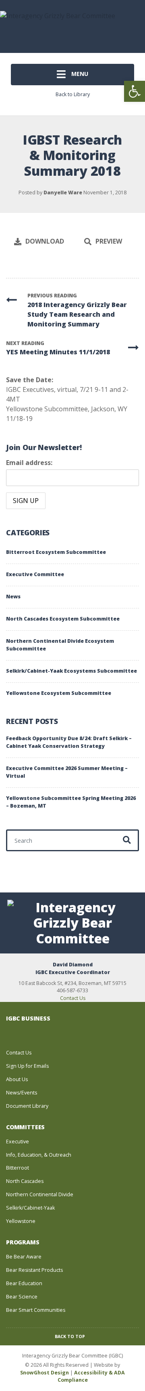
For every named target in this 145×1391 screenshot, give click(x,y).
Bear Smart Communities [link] (35, 1310)
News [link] (13, 596)
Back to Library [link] (73, 94)
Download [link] (44, 241)
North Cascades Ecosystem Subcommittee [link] (63, 618)
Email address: (29, 462)
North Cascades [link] (25, 1181)
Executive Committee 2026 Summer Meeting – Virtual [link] (67, 772)
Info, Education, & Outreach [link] (38, 1154)
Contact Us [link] (72, 998)
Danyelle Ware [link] (63, 192)
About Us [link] (17, 1079)
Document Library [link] (27, 1106)
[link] (134, 91)
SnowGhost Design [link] (45, 1372)
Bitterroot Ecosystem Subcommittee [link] (56, 552)
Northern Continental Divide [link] (39, 1194)
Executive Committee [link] (35, 574)
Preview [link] (108, 241)
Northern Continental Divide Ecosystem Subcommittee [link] (60, 645)
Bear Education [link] (24, 1283)
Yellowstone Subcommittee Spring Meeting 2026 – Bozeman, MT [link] (71, 802)
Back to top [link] (70, 1336)
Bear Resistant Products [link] (34, 1270)
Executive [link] (17, 1141)
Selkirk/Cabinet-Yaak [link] (30, 1207)
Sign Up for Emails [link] (27, 1066)
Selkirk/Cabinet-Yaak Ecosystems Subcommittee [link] (71, 670)
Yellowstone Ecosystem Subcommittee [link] (58, 693)
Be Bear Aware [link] (23, 1256)
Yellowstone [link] (20, 1221)
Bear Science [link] (21, 1296)
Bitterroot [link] (17, 1167)
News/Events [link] (21, 1092)
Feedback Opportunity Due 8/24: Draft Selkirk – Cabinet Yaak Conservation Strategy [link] (69, 742)
